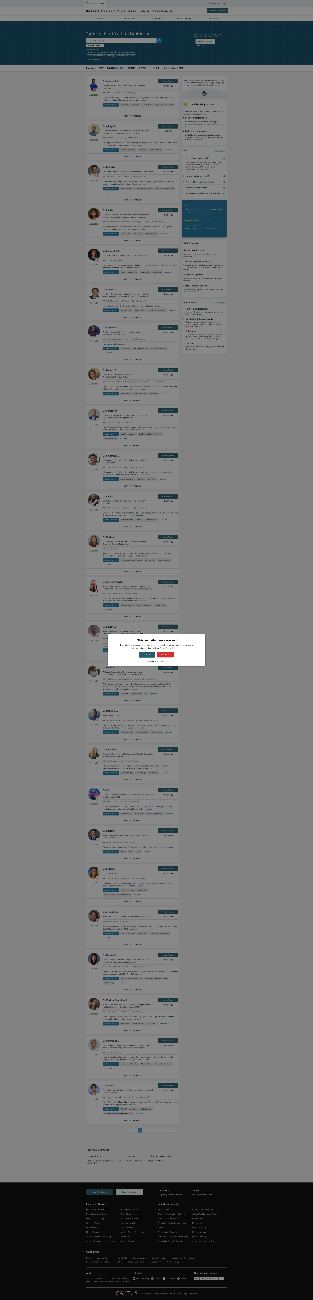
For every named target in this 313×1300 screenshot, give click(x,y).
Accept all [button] (146, 654)
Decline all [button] (165, 655)
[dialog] (156, 650)
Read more (176, 648)
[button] (156, 661)
